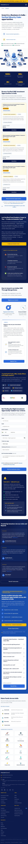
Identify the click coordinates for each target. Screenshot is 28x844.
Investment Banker (18, 802)
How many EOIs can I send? (13, 665)
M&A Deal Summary (18, 810)
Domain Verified (7, 110)
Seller (15, 795)
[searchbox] (14, 449)
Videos (2, 824)
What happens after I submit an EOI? (13, 668)
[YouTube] (10, 790)
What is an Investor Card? (13, 656)
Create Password (5, 435)
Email (3, 423)
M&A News (3, 826)
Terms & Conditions (14, 842)
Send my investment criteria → (14, 469)
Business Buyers (4, 799)
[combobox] (14, 449)
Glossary (2, 832)
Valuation (2, 808)
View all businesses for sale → (17, 203)
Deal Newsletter (4, 828)
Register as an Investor (14, 300)
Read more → (16, 537)
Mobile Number (5, 429)
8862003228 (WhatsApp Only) (7, 775)
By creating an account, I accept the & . (12, 464)
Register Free (14, 361)
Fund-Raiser (16, 799)
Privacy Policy (7, 842)
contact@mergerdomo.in (6, 777)
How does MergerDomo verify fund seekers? (13, 661)
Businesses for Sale (4, 795)
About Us (2, 842)
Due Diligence (3, 810)
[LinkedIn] (5, 790)
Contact (20, 842)
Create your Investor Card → (14, 243)
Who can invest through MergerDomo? (13, 644)
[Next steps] (26, 308)
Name (3, 418)
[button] (8, 311)
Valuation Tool (20, 808)
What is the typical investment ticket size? (13, 652)
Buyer (15, 797)
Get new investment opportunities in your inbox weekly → (15, 206)
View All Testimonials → (14, 581)
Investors (2, 801)
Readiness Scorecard (18, 813)
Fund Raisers (3, 797)
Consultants (3, 802)
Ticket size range (5, 441)
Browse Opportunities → (14, 628)
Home (3, 8)
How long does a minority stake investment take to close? (13, 673)
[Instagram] (13, 790)
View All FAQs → (14, 686)
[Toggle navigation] (26, 5)
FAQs (2, 830)
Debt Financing (3, 815)
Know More (14, 130)
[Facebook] (2, 790)
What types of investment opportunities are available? (13, 648)
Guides (2, 833)
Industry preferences (9, 446)
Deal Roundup (17, 815)
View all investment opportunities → (14, 198)
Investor (16, 801)
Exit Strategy (3, 813)
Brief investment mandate (9, 453)
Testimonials (3, 835)
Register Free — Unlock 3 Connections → (14, 624)
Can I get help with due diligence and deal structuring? (13, 677)
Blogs (2, 822)
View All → (3, 817)
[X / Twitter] (7, 790)
